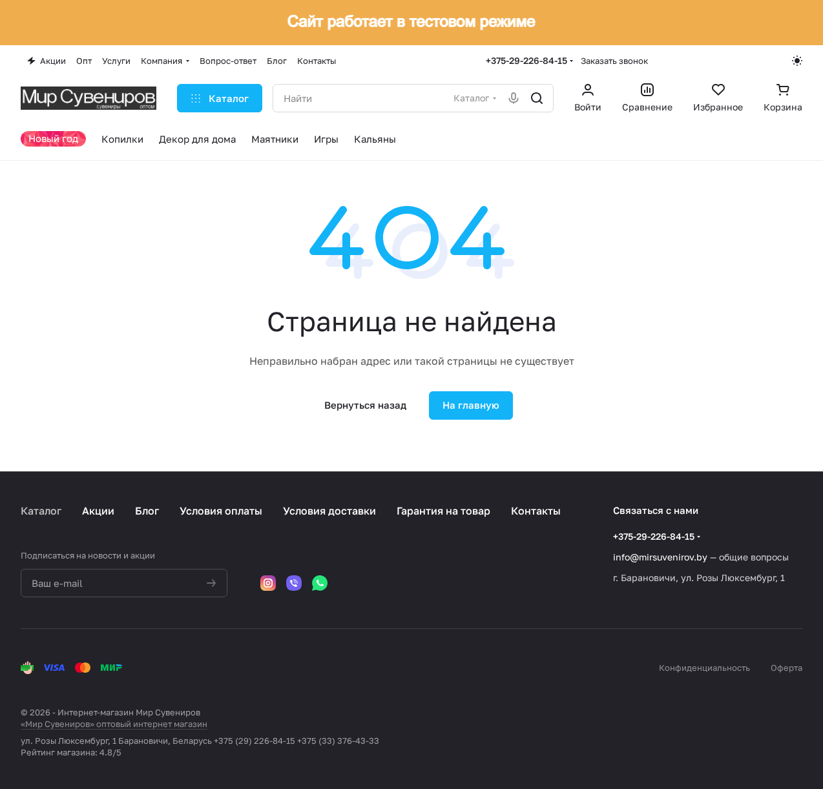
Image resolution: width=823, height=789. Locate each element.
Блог (147, 510)
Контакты (536, 510)
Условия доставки (329, 510)
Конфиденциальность (704, 667)
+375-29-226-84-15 (526, 60)
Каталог (41, 510)
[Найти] (537, 98)
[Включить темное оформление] (797, 61)
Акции (98, 510)
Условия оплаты (221, 510)
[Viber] (294, 583)
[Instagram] (268, 583)
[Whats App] (320, 583)
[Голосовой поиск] (513, 98)
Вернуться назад (365, 405)
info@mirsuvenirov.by (660, 556)
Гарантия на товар (443, 510)
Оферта (786, 667)
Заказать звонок (614, 61)
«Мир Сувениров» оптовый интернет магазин (114, 724)
